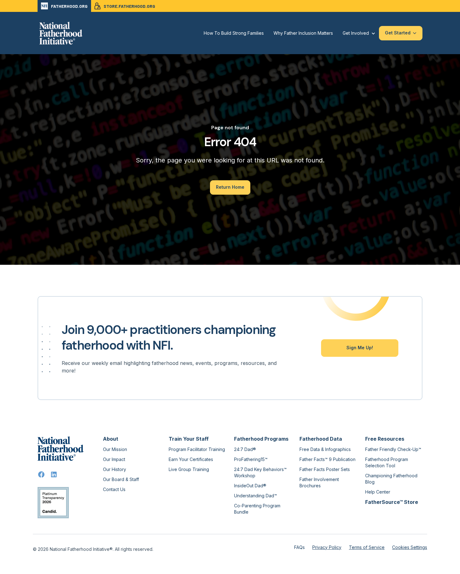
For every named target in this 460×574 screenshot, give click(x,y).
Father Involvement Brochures (319, 482)
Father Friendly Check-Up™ (393, 449)
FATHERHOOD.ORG (69, 6)
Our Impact (114, 459)
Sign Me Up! (359, 347)
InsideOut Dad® (250, 485)
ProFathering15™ (251, 459)
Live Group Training (189, 469)
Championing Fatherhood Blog (391, 478)
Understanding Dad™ (255, 495)
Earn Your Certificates (191, 459)
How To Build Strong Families (234, 33)
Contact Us (114, 489)
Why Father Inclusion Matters (303, 33)
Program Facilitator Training (197, 449)
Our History (114, 469)
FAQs (299, 547)
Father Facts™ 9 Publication (327, 459)
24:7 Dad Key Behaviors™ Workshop (260, 472)
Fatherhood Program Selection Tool (386, 462)
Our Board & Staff (121, 479)
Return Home (230, 187)
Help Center (377, 492)
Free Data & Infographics (325, 449)
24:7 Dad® (245, 449)
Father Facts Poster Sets (324, 469)
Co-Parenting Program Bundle (257, 509)
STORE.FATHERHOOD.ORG (129, 6)
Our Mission (115, 449)
